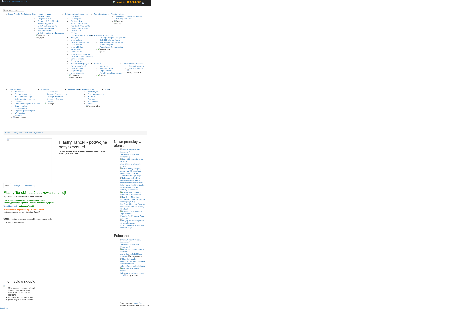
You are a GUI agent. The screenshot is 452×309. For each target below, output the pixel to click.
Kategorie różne (87, 89)
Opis (7, 185)
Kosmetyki (44, 89)
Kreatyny (17, 101)
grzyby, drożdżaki (105, 68)
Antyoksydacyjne (76, 70)
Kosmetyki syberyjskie (54, 99)
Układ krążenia (75, 40)
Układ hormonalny (77, 73)
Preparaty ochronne (135, 66)
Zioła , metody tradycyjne (41, 14)
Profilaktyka (91, 96)
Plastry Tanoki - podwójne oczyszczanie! (28, 133)
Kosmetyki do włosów (54, 96)
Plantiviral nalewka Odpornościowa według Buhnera (132, 264)
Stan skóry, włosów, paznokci (81, 35)
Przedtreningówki (20, 108)
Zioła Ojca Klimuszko (45, 28)
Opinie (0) (16, 185)
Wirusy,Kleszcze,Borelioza (133, 63)
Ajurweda (90, 99)
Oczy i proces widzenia (78, 28)
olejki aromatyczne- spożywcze (110, 42)
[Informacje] (143, 3)
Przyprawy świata (43, 19)
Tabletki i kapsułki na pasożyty (110, 73)
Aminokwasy (18, 92)
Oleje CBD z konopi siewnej (109, 40)
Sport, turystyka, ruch (95, 94)
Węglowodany (19, 113)
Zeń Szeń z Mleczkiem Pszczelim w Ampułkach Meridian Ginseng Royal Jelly (132, 206)
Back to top (4, 308)
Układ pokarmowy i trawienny (81, 56)
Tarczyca (73, 37)
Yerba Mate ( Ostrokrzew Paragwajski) (129, 155)
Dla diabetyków (75, 21)
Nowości (107, 89)
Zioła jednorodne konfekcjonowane (50, 33)
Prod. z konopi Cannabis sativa (110, 47)
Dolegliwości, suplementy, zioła (76, 14)
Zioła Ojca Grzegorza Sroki (47, 26)
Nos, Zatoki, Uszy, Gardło (79, 26)
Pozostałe (49, 101)
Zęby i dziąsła (75, 49)
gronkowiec (103, 66)
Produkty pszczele (44, 30)
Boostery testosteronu (22, 94)
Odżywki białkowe (20, 106)
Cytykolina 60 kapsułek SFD (130, 194)
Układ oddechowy (76, 47)
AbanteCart (138, 303)
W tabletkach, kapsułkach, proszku (128, 16)
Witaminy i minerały (117, 14)
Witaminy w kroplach (123, 19)
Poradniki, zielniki (74, 89)
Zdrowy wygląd (75, 61)
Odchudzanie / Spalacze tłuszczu (26, 103)
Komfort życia (92, 92)
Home (10, 14)
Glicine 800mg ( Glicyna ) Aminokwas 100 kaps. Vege (130, 174)
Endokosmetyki (51, 92)
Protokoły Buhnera (135, 68)
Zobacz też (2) (29, 185)
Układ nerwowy (75, 44)
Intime (89, 103)
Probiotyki (73, 33)
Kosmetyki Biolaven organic (56, 94)
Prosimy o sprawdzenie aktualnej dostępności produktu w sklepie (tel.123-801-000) (82, 152)
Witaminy (17, 115)
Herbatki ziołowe (43, 16)
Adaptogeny (74, 16)
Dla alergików (75, 19)
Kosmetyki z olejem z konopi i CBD (111, 37)
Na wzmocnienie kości (78, 23)
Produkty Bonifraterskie (22, 14)
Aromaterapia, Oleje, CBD (103, 35)
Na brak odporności (77, 66)
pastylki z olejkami (105, 44)
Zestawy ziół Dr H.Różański (47, 21)
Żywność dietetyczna (101, 14)
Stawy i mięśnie (76, 52)
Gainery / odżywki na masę (24, 99)
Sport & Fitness (14, 89)
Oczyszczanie (75, 30)
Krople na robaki (105, 70)
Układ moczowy (76, 68)
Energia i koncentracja (22, 96)
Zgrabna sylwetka (76, 59)
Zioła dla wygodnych (44, 23)
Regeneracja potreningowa (24, 110)
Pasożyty (97, 63)
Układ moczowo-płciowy (79, 42)
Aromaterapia (92, 101)
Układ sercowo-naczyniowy (80, 54)
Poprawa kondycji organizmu (80, 63)
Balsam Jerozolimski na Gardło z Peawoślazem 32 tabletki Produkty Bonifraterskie (132, 187)
